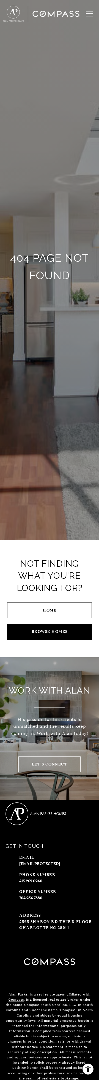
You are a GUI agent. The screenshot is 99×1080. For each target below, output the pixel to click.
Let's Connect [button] (50, 764)
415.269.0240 (30, 881)
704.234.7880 (30, 898)
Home (49, 610)
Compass (16, 999)
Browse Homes (50, 631)
